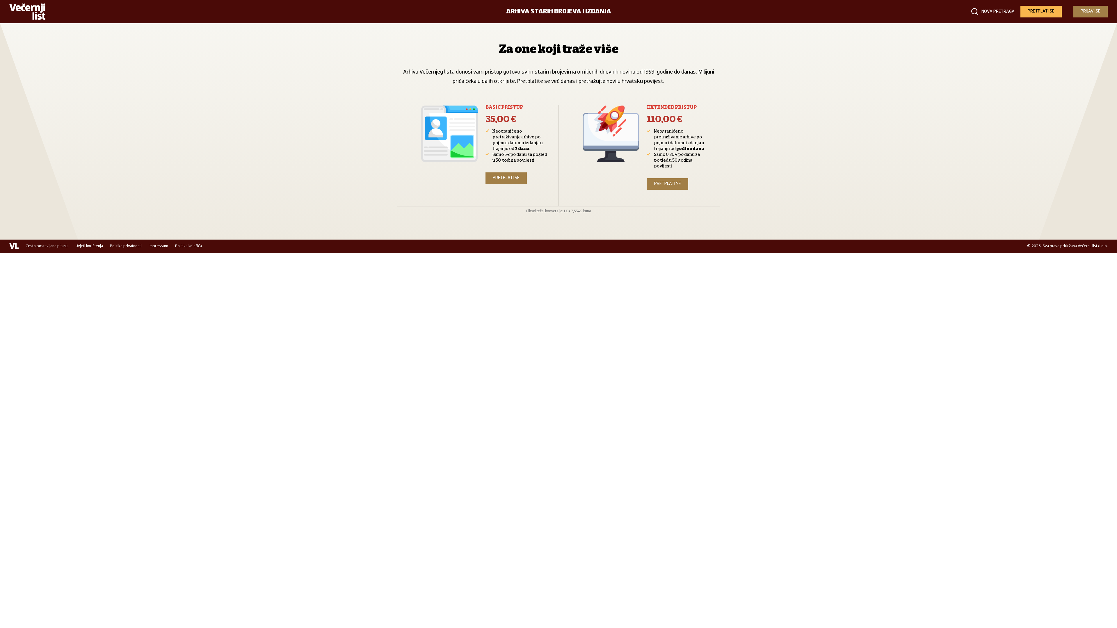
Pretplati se (506, 178)
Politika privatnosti (126, 246)
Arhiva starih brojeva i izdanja (558, 11)
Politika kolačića (188, 246)
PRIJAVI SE (1090, 11)
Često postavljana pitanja (47, 246)
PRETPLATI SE (1041, 11)
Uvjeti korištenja (89, 246)
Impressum (158, 246)
